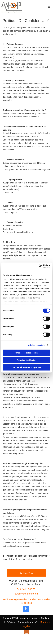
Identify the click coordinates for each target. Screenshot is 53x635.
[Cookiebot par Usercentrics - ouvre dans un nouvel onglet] (39, 266)
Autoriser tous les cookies (26, 353)
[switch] (46, 318)
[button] (26, 573)
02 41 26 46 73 (26, 589)
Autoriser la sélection (26, 360)
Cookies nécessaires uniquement (26, 367)
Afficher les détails (36, 345)
